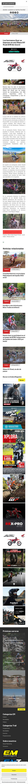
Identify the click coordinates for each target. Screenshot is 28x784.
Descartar (14, 774)
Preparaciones (7, 735)
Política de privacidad (21, 782)
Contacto (5, 746)
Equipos (6, 269)
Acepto (14, 770)
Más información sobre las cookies (9, 782)
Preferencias (14, 778)
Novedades (6, 719)
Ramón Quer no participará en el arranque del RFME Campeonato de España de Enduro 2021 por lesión (14, 338)
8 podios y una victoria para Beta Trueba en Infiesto (12, 306)
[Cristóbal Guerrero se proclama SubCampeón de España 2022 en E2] (14, 267)
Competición (6, 728)
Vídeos (4, 722)
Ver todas (21, 709)
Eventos (5, 733)
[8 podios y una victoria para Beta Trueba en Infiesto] (14, 299)
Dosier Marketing (7, 743)
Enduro (6, 33)
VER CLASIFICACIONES (12, 232)
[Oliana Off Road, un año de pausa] (14, 363)
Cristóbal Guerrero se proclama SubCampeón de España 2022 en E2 (14, 275)
